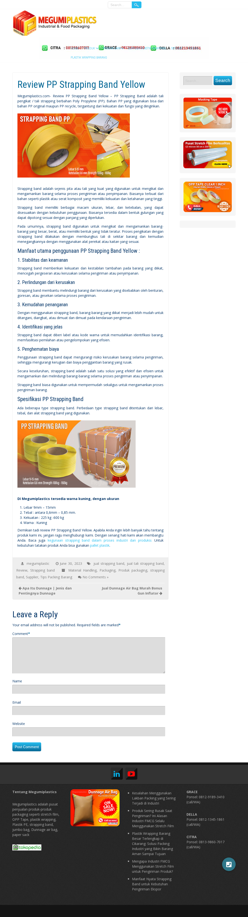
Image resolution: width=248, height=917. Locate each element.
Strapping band (42, 570)
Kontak (193, 48)
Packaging (108, 570)
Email (16, 702)
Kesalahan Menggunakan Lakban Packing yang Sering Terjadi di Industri (154, 798)
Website (18, 723)
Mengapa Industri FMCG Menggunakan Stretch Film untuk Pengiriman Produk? (153, 866)
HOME (75, 48)
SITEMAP (177, 48)
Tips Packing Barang (56, 577)
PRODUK (89, 48)
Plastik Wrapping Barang (89, 57)
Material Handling (82, 570)
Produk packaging (132, 570)
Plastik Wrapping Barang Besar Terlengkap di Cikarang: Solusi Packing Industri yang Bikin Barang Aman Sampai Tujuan (152, 843)
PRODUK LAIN (111, 48)
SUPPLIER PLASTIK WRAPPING (147, 48)
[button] (229, 864)
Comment (20, 633)
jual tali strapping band (145, 563)
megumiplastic (38, 563)
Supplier (32, 577)
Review (21, 570)
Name (17, 681)
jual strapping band (108, 563)
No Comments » (95, 577)
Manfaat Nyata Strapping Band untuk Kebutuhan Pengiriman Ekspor (151, 884)
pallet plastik (99, 545)
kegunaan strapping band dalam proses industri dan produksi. (100, 540)
